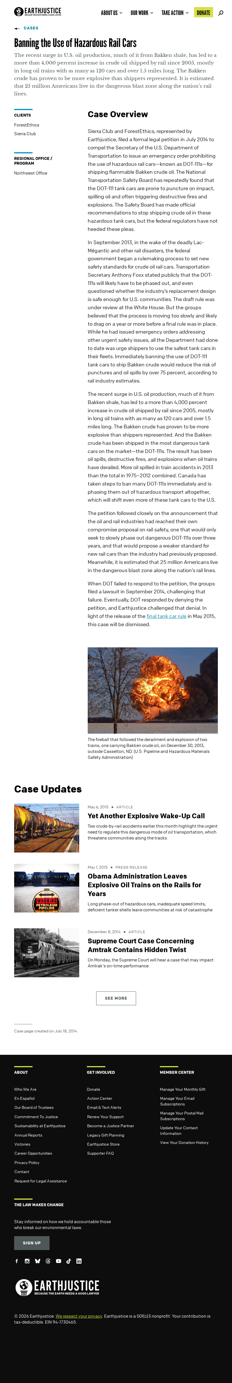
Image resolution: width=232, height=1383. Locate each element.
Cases (31, 28)
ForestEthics (26, 125)
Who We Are (25, 1089)
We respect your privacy (79, 1316)
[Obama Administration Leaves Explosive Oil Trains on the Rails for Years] (46, 887)
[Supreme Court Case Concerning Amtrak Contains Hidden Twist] (46, 952)
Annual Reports (28, 1134)
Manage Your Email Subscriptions (177, 1101)
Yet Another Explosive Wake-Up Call (146, 815)
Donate (203, 12)
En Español (24, 1098)
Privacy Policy (26, 1162)
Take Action (173, 12)
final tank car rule (166, 616)
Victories (22, 1143)
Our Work (139, 12)
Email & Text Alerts (104, 1107)
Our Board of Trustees (33, 1107)
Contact (21, 1171)
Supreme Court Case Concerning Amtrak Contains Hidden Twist (141, 945)
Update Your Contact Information (179, 1130)
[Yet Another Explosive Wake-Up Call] (46, 827)
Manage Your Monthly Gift (182, 1089)
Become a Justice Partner (110, 1125)
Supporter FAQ (100, 1153)
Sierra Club (25, 133)
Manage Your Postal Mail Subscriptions (181, 1115)
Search (220, 12)
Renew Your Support (105, 1116)
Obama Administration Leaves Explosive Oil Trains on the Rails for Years (144, 885)
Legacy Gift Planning (105, 1134)
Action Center (99, 1098)
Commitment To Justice (36, 1116)
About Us (109, 12)
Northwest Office (30, 173)
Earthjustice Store (103, 1143)
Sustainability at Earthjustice (40, 1125)
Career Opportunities (33, 1153)
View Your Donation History (184, 1142)
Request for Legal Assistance (40, 1180)
